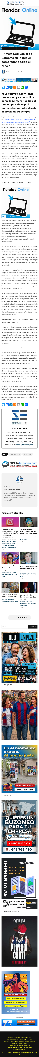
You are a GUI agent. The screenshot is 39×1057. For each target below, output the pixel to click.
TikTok (26, 539)
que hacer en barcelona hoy (19, 1043)
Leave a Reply (20, 618)
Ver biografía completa (24, 445)
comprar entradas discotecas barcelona (19, 1045)
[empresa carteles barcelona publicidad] (16, 1013)
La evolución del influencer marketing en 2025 (28, 587)
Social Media (22, 48)
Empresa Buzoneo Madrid (14, 1047)
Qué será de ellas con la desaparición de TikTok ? (28, 558)
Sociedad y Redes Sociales (9, 547)
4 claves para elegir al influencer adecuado (10, 587)
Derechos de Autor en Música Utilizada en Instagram (10, 558)
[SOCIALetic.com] (19, 483)
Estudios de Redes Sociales (9, 541)
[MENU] (3, 3)
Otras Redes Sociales (26, 538)
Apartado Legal (27, 1047)
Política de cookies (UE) (19, 1049)
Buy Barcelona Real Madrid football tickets (19, 1037)
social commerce (15, 454)
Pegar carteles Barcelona (11, 1041)
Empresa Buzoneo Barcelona (27, 1041)
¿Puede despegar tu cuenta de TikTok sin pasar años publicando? (28, 522)
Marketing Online (6, 601)
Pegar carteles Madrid (26, 1039)
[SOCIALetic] (15, 3)
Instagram (4, 545)
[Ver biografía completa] (34, 444)
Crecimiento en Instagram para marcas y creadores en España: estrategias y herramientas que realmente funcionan (10, 522)
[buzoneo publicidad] (19, 82)
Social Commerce (9, 48)
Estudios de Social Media (8, 543)
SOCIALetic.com (11, 72)
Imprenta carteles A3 (12, 1039)
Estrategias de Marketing (8, 599)
